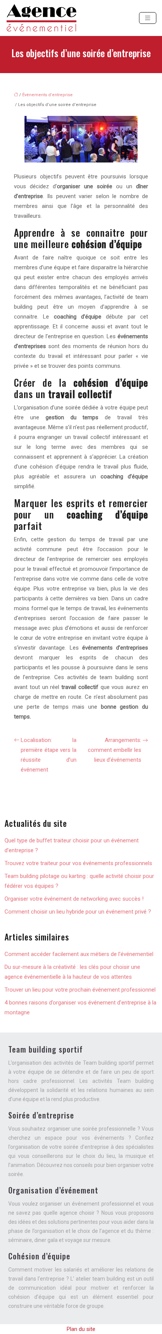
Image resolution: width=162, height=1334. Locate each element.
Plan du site (81, 1329)
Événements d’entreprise (47, 94)
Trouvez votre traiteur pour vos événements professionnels (78, 863)
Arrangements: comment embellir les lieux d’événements (114, 750)
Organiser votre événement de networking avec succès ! (74, 898)
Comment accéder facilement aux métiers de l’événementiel (79, 954)
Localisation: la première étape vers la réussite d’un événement (48, 755)
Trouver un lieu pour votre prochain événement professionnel (80, 989)
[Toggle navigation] (147, 18)
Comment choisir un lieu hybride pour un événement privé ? (78, 911)
